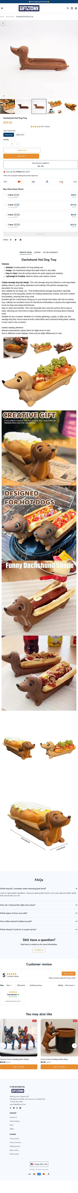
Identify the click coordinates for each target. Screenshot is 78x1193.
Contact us (13, 1117)
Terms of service (15, 1142)
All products (10, 16)
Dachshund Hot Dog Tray (13, 1001)
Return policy (14, 1150)
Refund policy (14, 1154)
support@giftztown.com (18, 1104)
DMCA (12, 1129)
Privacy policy (14, 1138)
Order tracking (15, 1121)
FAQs (11, 1125)
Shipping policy (15, 1146)
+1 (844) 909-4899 (16, 1102)
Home (2, 16)
